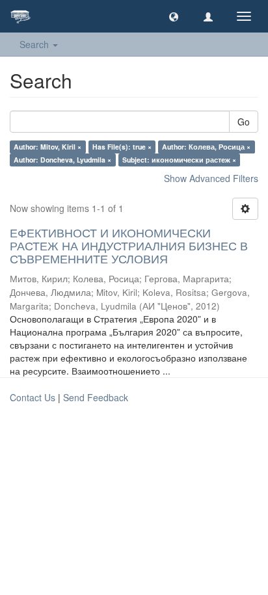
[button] (173, 16)
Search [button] (35, 44)
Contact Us (32, 397)
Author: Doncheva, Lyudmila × (62, 160)
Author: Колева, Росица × (206, 147)
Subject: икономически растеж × (179, 160)
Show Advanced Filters (211, 178)
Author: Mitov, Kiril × (47, 147)
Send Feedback (95, 397)
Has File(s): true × (122, 147)
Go (243, 121)
